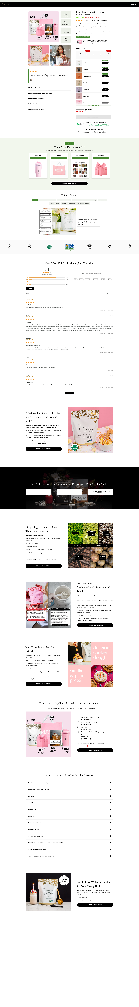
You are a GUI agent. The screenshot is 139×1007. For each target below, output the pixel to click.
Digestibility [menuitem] (95, 280)
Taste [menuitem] (75, 280)
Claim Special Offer (95, 750)
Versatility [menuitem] (103, 280)
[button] (80, 20)
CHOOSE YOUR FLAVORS (69, 183)
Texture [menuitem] (80, 280)
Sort (101, 294)
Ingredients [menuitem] (87, 280)
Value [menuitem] (109, 280)
